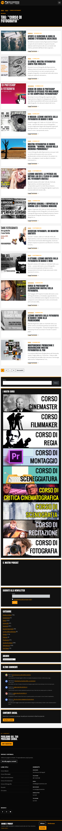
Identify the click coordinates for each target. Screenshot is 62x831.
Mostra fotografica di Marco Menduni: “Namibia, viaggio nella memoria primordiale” (43, 146)
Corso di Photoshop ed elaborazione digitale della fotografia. (40, 288)
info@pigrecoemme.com (40, 784)
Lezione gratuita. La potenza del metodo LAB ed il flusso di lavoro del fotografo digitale (43, 176)
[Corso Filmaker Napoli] (31, 421)
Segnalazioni (6, 645)
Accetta (42, 828)
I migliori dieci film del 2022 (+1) (20, 687)
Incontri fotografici (8, 629)
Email (13, 593)
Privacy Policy (4, 828)
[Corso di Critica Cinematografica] (31, 493)
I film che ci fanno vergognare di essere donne (23, 699)
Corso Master (5, 771)
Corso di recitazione (6, 781)
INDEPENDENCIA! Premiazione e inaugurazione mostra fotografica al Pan (41, 348)
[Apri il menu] (59, 2)
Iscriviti (35, 795)
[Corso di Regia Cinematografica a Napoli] (31, 439)
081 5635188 (7, 744)
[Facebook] (2, 811)
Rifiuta (42, 823)
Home (2, 10)
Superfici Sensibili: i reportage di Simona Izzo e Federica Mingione (43, 205)
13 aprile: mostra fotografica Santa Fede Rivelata (41, 63)
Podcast (5, 637)
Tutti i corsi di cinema (7, 777)
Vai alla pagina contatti (9, 761)
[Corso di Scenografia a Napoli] (31, 511)
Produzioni (6, 640)
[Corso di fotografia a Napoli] (31, 547)
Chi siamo (4, 790)
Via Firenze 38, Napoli (39, 772)
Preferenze (51, 823)
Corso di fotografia (6, 784)
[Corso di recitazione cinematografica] (31, 529)
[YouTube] (10, 811)
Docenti (3, 787)
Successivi (20, 370)
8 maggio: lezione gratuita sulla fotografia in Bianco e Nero (43, 118)
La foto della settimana (9, 631)
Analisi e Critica (7, 615)
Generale (30, 33)
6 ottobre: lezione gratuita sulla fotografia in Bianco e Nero (43, 260)
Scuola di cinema (7, 643)
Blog (6, 10)
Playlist (5, 634)
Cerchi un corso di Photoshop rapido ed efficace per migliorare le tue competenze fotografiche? (43, 91)
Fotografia (31, 86)
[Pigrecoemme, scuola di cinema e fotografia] (10, 3)
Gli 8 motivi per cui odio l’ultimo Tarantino (21, 674)
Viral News (6, 648)
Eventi (29, 58)
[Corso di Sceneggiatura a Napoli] (31, 475)
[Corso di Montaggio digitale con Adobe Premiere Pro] (31, 457)
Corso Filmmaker (6, 774)
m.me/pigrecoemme (38, 789)
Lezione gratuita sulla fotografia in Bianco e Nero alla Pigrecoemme (43, 318)
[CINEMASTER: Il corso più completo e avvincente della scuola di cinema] (31, 403)
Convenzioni (6, 618)
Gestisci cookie (8, 720)
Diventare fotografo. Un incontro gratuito (43, 232)
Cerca (4, 380)
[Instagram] (6, 811)
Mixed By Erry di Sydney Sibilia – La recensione (25, 680)
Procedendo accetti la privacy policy (23, 599)
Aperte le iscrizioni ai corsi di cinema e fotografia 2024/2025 (42, 37)
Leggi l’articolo (32, 51)
